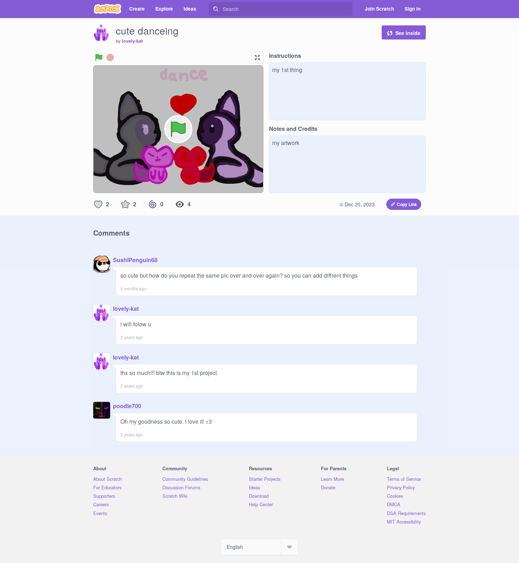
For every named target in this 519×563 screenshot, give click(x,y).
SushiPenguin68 (135, 260)
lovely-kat (132, 41)
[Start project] (99, 57)
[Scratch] (107, 9)
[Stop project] (110, 57)
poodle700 (127, 406)
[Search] (216, 9)
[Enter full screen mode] (257, 57)
